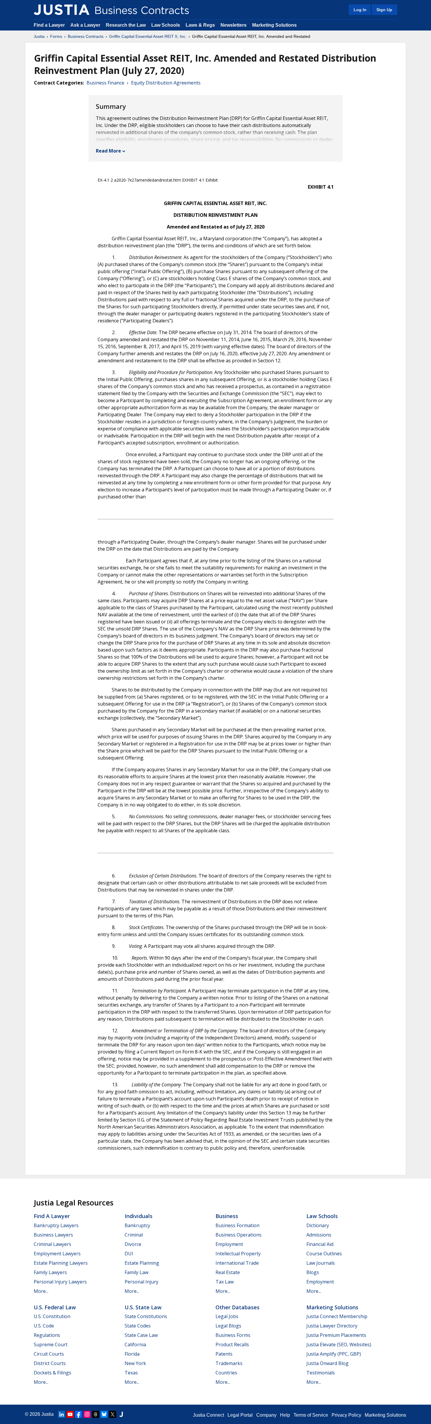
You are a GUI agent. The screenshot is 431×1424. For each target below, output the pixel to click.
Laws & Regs (200, 25)
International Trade (237, 1263)
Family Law (136, 1272)
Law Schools (165, 25)
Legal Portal (240, 1415)
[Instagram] (87, 1414)
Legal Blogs (228, 1325)
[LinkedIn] (61, 1414)
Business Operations (239, 1235)
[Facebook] (78, 1414)
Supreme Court (50, 1344)
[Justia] (61, 9)
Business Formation (237, 1225)
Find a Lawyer (49, 25)
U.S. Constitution (52, 1316)
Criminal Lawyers (52, 1244)
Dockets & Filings (52, 1372)
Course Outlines (324, 1253)
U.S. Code (44, 1325)
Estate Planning (142, 1263)
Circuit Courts (49, 1354)
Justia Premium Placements (336, 1335)
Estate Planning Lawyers (61, 1263)
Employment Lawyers (57, 1253)
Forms (56, 36)
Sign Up (384, 9)
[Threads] (95, 1414)
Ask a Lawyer (85, 25)
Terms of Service (310, 1415)
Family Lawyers (50, 1272)
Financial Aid (319, 1244)
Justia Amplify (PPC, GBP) (333, 1354)
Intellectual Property (238, 1253)
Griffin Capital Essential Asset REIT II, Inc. (147, 36)
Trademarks (229, 1363)
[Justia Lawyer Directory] (121, 1414)
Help (285, 1415)
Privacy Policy (346, 1415)
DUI (129, 1253)
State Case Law (141, 1335)
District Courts (50, 1363)
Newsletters (233, 25)
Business (227, 1216)
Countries (226, 1372)
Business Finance (105, 83)
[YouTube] (70, 1414)
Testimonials (320, 1372)
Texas (131, 1372)
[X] (112, 1414)
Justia (39, 36)
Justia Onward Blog (327, 1363)
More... (41, 1291)
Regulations (47, 1335)
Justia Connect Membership (336, 1316)
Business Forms (233, 1335)
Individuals (138, 1216)
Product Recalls (232, 1344)
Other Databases (237, 1307)
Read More (108, 151)
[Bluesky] (104, 1414)
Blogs (312, 1272)
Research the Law (126, 25)
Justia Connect (208, 1415)
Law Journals (320, 1263)
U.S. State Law (143, 1307)
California (135, 1344)
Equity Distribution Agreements (166, 83)
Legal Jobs (227, 1316)
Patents (224, 1354)
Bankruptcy (137, 1225)
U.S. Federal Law (55, 1307)
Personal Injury (141, 1281)
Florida (132, 1354)
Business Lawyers (53, 1235)
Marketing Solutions (274, 25)
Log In (360, 9)
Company (266, 1415)
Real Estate (228, 1272)
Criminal (134, 1235)
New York (135, 1363)
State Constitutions (146, 1316)
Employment (229, 1244)
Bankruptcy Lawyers (56, 1225)
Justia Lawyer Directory (331, 1325)
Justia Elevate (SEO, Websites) (338, 1344)
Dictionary (317, 1225)
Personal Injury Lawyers (60, 1281)
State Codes (138, 1325)
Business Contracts (85, 36)
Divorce (133, 1244)
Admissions (318, 1235)
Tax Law (225, 1281)
